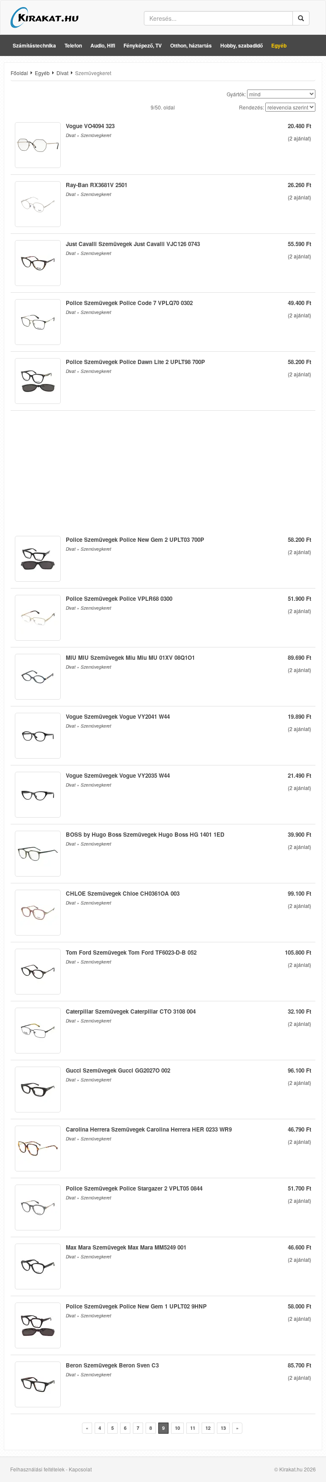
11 (192, 1428)
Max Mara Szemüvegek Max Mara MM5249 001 (126, 1247)
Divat (62, 72)
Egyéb (279, 45)
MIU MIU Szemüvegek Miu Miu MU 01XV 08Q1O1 (130, 657)
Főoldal (19, 72)
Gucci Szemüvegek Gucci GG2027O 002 (118, 1070)
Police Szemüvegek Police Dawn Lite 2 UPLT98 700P (135, 362)
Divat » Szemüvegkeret (88, 135)
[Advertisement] (163, 470)
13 (223, 1428)
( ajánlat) (299, 138)
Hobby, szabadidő (241, 45)
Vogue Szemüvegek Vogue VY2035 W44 (118, 775)
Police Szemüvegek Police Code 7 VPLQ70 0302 (129, 303)
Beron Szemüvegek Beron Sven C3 (112, 1365)
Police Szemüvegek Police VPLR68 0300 (119, 598)
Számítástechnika (34, 45)
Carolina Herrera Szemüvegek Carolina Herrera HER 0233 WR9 (149, 1129)
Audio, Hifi (102, 45)
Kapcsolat (80, 1469)
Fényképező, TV (143, 45)
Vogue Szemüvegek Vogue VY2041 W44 (118, 716)
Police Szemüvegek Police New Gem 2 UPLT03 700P (135, 539)
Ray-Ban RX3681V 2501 (96, 185)
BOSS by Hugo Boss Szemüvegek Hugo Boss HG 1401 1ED (145, 834)
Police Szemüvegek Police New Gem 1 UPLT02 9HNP (136, 1306)
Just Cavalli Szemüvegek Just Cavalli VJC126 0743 (133, 244)
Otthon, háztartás (191, 45)
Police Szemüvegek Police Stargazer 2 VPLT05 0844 (134, 1188)
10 (177, 1428)
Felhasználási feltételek (37, 1469)
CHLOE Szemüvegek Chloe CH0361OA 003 (123, 893)
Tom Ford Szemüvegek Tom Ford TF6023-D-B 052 (131, 952)
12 (208, 1428)
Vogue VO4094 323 (90, 126)
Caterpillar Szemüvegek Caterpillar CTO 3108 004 (131, 1011)
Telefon (73, 45)
